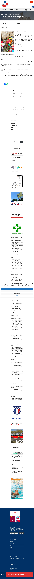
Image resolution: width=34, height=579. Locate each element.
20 (17, 105)
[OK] (21, 142)
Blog (12, 136)
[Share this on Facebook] (5, 84)
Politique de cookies (16, 295)
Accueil (2, 14)
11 (13, 103)
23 (23, 105)
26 (15, 107)
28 (13, 98)
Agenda (12, 134)
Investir (12, 131)
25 (13, 107)
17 (11, 105)
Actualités (13, 123)
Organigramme (12, 564)
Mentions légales (13, 569)
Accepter (17, 288)
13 (17, 103)
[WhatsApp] (7, 84)
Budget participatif (18, 9)
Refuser (17, 291)
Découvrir (13, 129)
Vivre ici (12, 127)
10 (11, 103)
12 (15, 103)
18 (13, 105)
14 (19, 103)
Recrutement (12, 565)
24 (11, 107)
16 (23, 103)
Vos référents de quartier (11, 9)
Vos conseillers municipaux (4, 9)
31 (19, 98)
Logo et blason (12, 567)
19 (15, 105)
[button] (33, 7)
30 (17, 98)
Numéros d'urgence (13, 568)
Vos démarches (14, 125)
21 (19, 105)
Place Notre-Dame (22, 25)
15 (21, 103)
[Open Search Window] (33, 9)
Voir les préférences (17, 293)
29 (15, 98)
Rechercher (21, 533)
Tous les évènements (17, 114)
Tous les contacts (13, 563)
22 (21, 105)
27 (11, 98)
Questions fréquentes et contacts (26, 10)
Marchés (10, 14)
